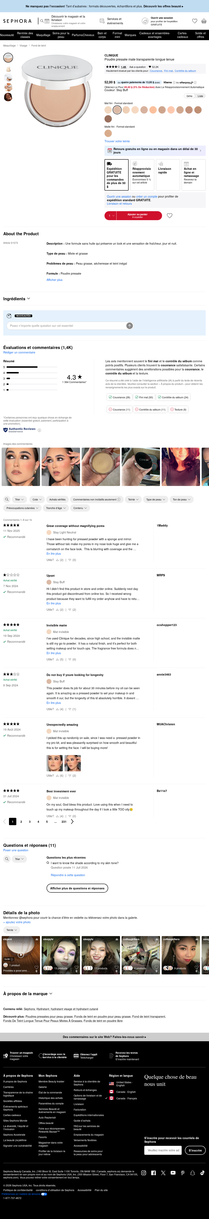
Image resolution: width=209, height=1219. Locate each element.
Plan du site (101, 1190)
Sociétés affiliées (12, 1101)
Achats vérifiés (57, 499)
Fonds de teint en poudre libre (103, 1021)
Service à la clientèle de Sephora (87, 1083)
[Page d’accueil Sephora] (17, 21)
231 (64, 821)
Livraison (79, 1104)
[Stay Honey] (189, 109)
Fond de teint (38, 45)
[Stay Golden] (180, 109)
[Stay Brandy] (108, 118)
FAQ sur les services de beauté (87, 1127)
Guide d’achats (82, 1120)
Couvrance (156, 70)
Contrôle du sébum (185, 70)
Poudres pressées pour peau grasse (49, 1016)
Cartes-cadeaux (182, 35)
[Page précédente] (4, 821)
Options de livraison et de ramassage (88, 1097)
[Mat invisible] (108, 109)
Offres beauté (46, 1123)
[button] (174, 83)
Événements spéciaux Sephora (15, 1108)
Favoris (43, 1137)
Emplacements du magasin (89, 1134)
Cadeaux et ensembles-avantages (154, 35)
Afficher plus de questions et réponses (77, 888)
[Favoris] (194, 21)
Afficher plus (54, 280)
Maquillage (43, 35)
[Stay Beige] (162, 109)
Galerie (43, 1087)
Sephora (29, 1009)
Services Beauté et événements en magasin (52, 1110)
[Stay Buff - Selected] (117, 109)
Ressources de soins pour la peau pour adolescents (88, 1152)
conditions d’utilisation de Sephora (55, 1190)
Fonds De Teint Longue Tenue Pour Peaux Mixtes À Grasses (42, 1021)
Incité (7, 959)
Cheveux (88, 35)
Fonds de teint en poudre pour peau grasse (102, 1016)
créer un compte (146, 196)
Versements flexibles (85, 1140)
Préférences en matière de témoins (21, 1194)
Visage (23, 45)
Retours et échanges (85, 1090)
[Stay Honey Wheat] (171, 109)
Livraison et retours (119, 203)
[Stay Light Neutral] (135, 109)
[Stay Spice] (197, 109)
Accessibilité (81, 1145)
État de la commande (50, 1092)
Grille (189, 96)
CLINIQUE (111, 55)
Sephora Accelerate (14, 1134)
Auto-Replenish (47, 1117)
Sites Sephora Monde (15, 1120)
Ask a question (137, 66)
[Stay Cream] (126, 109)
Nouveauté (6, 35)
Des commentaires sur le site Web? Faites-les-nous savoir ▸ (104, 1037)
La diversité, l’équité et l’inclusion (15, 1127)
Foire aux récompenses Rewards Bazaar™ (52, 1130)
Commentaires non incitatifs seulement (94, 499)
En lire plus (54, 553)
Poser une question (15, 850)
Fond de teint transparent (148, 1016)
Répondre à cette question (68, 875)
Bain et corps (102, 35)
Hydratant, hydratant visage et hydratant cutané (67, 1009)
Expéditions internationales (89, 1115)
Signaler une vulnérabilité (17, 1145)
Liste (200, 96)
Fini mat (168, 70)
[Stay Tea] (153, 109)
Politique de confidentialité (18, 1190)
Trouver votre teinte (117, 141)
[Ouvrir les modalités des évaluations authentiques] (39, 430)
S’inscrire (195, 1150)
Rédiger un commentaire (19, 352)
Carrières (8, 1087)
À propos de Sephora (15, 1081)
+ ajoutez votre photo (17, 922)
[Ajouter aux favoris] (169, 215)
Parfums (77, 35)
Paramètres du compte (51, 1103)
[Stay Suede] (108, 133)
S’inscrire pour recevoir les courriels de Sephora (171, 1139)
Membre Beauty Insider (51, 1081)
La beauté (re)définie (15, 1140)
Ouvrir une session (119, 196)
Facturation (80, 1109)
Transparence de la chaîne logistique (18, 1094)
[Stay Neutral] (144, 109)
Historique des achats (51, 1098)
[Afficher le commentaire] (21, 467)
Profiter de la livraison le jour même (52, 1152)
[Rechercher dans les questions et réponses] (7, 859)
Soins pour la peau (60, 35)
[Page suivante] (72, 821)
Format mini (117, 35)
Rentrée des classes (25, 35)
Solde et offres (200, 35)
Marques (130, 35)
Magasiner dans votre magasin (51, 1144)
